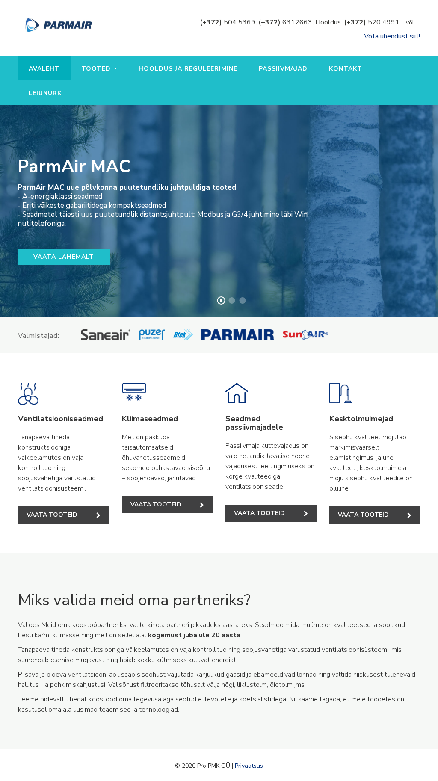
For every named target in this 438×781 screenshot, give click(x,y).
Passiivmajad (283, 69)
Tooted (97, 69)
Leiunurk (45, 93)
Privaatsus (249, 766)
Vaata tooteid (52, 515)
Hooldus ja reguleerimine (188, 69)
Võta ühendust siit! (392, 36)
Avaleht (44, 69)
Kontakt (345, 69)
